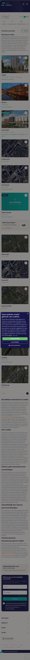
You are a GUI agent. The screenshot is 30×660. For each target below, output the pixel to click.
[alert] (15, 330)
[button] (15, 345)
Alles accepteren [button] (14, 338)
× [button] (27, 313)
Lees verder (15, 335)
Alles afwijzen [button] (15, 342)
